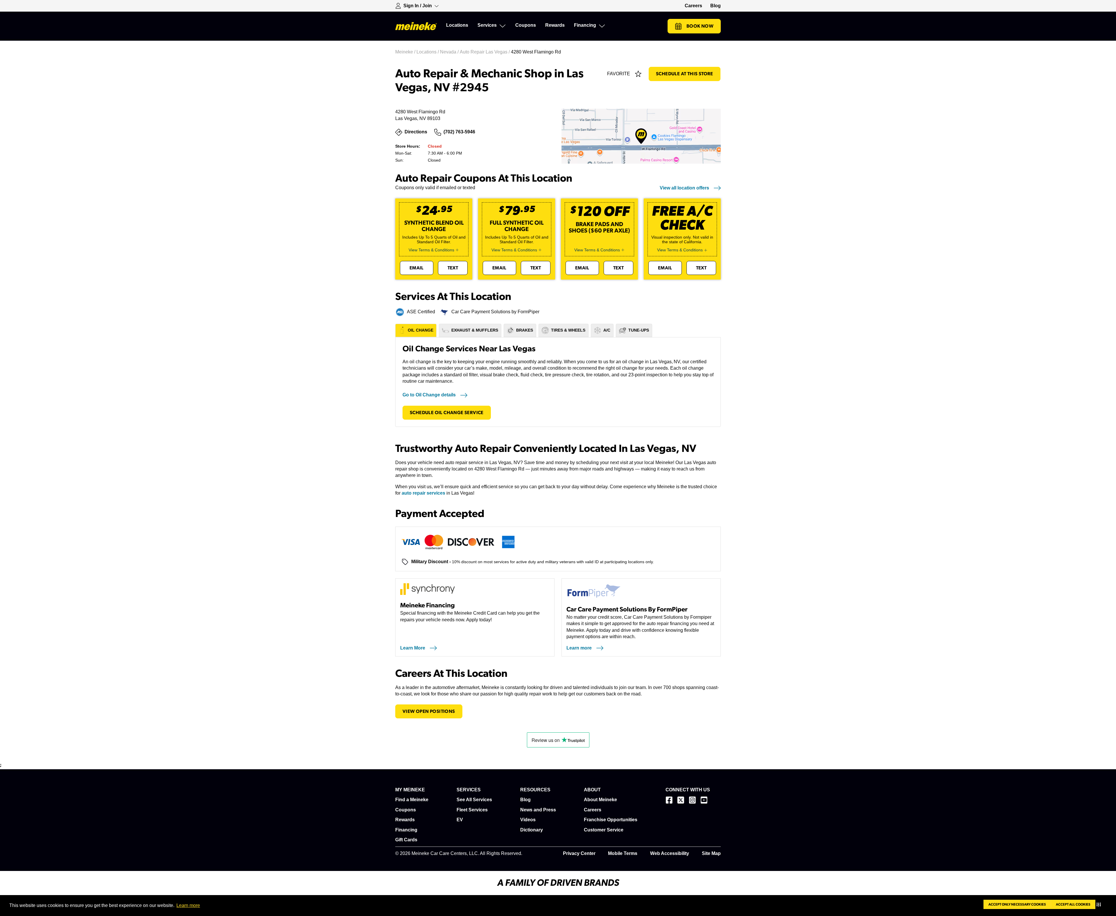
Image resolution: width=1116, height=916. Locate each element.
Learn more (188, 905)
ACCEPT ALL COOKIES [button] (1073, 904)
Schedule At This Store (684, 73)
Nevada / (450, 51)
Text (453, 268)
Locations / (428, 51)
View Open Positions (429, 711)
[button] (1099, 904)
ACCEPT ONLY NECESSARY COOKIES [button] (1017, 904)
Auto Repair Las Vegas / (485, 51)
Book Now (699, 26)
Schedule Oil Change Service (447, 412)
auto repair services (423, 493)
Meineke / (405, 51)
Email (416, 268)
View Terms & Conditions (431, 250)
